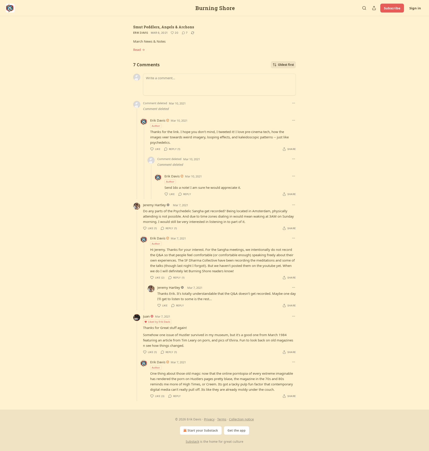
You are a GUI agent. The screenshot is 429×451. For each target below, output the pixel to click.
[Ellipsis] (293, 103)
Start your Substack (202, 430)
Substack (192, 441)
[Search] (364, 8)
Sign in (415, 8)
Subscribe (392, 8)
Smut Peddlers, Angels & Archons (163, 27)
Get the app (236, 430)
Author (156, 125)
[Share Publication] (374, 8)
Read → (139, 49)
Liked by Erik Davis (159, 321)
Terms (221, 419)
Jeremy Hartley (154, 205)
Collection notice (241, 419)
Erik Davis (140, 32)
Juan (146, 316)
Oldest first (286, 65)
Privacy (209, 419)
